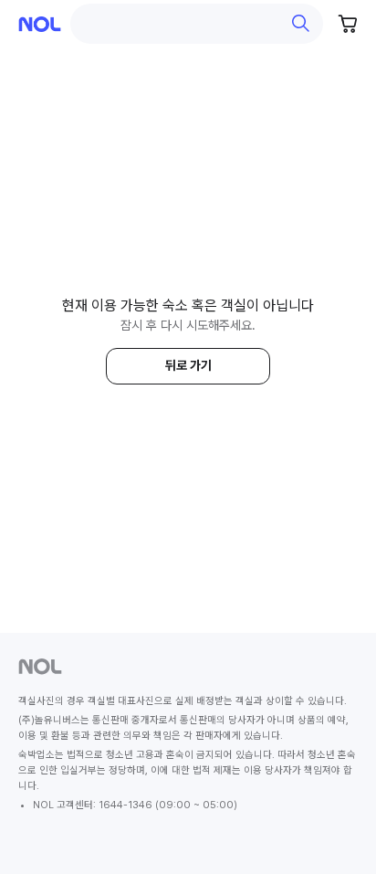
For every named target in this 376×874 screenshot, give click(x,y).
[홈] (39, 24)
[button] (197, 24)
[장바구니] (348, 23)
